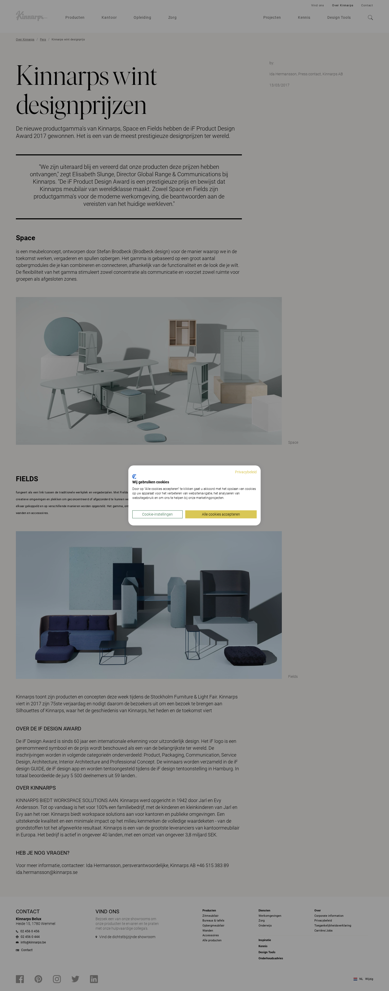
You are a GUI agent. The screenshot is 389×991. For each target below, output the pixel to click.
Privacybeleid (246, 472)
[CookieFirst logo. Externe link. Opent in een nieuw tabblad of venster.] (134, 476)
